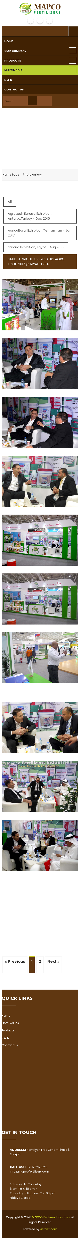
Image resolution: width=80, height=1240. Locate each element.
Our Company (15, 51)
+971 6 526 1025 (36, 1167)
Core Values (10, 1023)
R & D (8, 79)
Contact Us (14, 89)
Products (12, 60)
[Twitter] (40, 20)
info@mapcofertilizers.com (29, 1171)
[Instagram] (49, 20)
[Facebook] (30, 20)
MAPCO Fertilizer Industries (51, 1217)
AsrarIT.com (48, 1229)
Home (8, 41)
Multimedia (13, 70)
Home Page (11, 174)
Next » (53, 961)
